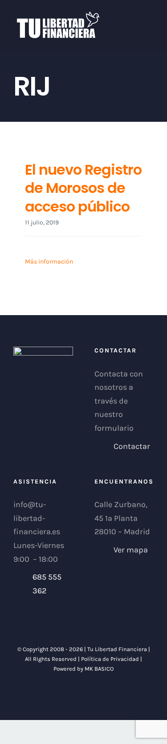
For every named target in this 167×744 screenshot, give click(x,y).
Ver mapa (131, 550)
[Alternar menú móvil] (150, 15)
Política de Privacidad (110, 659)
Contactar (132, 446)
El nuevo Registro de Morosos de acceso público (83, 188)
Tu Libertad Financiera (117, 649)
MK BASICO (99, 668)
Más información (49, 261)
